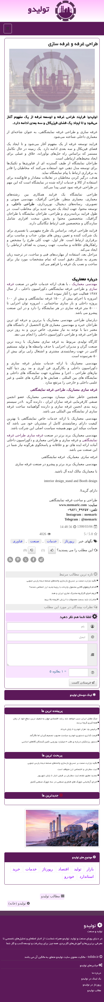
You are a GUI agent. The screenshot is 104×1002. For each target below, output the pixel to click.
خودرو (69, 876)
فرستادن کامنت (82, 682)
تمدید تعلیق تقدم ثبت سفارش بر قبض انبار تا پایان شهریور (67, 775)
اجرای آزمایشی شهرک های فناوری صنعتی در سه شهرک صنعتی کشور (63, 781)
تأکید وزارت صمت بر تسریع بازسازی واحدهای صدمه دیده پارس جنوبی (61, 580)
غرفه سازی (35, 435)
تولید (77, 869)
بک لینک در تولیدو (91, 978)
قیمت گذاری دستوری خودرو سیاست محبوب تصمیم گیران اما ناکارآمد (63, 735)
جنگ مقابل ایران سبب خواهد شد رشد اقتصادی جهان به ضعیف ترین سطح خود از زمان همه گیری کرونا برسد (55, 720)
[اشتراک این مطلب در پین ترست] (18, 559)
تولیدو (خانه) (17, 903)
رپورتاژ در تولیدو (92, 984)
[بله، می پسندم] (52, 550)
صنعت (34, 541)
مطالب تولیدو (51, 896)
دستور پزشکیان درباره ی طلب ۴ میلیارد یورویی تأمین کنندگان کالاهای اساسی (59, 741)
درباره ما (96, 972)
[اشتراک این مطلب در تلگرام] (41, 559)
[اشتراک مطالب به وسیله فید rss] (10, 559)
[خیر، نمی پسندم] (32, 550)
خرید (16, 869)
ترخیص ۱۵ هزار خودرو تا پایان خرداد (78, 729)
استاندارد (87, 876)
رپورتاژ (69, 541)
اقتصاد (63, 869)
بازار (90, 869)
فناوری (17, 541)
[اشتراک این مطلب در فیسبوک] (33, 559)
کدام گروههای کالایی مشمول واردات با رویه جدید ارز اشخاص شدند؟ (62, 587)
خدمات (52, 541)
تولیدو (38, 9)
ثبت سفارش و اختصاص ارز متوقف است (77, 769)
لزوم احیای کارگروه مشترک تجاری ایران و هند (74, 593)
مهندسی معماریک (84, 284)
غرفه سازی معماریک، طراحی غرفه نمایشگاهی (63, 389)
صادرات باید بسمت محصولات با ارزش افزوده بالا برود (70, 599)
